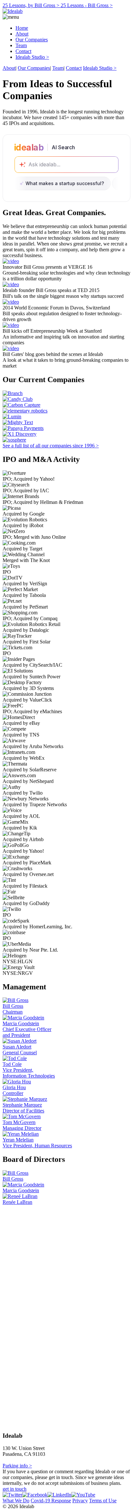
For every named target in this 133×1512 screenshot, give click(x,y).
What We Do (16, 1500)
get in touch (14, 1489)
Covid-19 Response (51, 1500)
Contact (23, 51)
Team (21, 45)
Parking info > (17, 1465)
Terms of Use (103, 1500)
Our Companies (31, 39)
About (21, 33)
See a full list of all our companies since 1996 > (51, 445)
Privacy (80, 1500)
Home (21, 28)
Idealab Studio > (32, 57)
